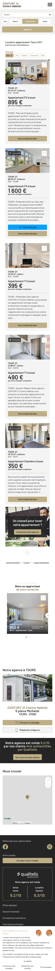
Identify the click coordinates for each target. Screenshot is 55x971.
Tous (5, 21)
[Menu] (50, 4)
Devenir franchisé (11, 911)
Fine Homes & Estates (13, 924)
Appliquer (27, 29)
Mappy (28, 823)
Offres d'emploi (10, 905)
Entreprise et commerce (14, 918)
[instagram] (49, 846)
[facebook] (5, 846)
